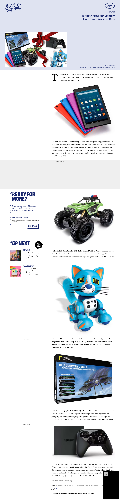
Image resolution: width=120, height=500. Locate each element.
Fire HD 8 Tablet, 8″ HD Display (66, 142)
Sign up (31, 226)
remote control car (104, 251)
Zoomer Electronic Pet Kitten (65, 339)
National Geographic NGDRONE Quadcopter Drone (73, 411)
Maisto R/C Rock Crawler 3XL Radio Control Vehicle (74, 251)
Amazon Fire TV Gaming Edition (65, 464)
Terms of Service (34, 220)
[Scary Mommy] (13, 7)
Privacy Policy (14, 221)
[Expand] (105, 473)
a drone (104, 411)
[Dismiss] (117, 473)
